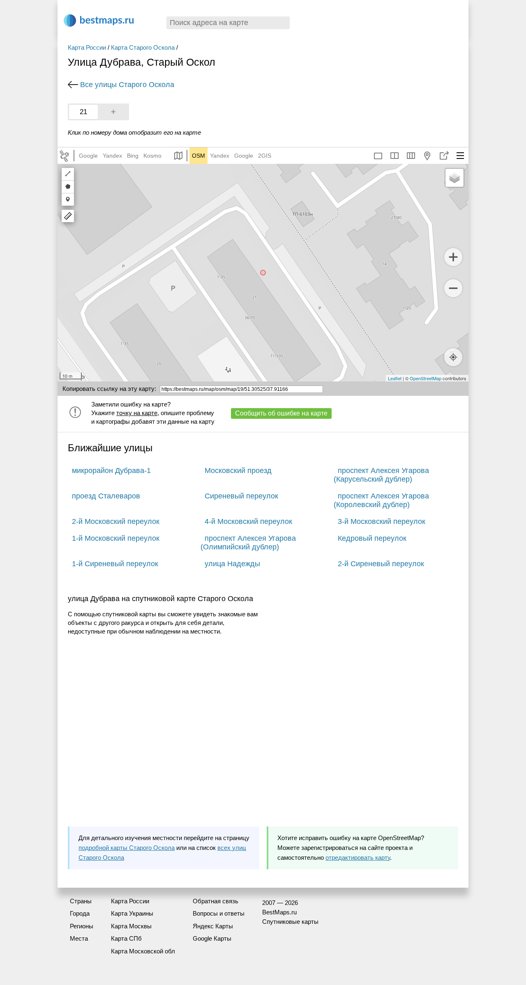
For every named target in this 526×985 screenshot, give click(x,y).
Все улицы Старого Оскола (127, 84)
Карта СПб (126, 938)
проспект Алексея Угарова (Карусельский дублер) (381, 474)
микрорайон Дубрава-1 (111, 470)
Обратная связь (215, 901)
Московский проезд (238, 470)
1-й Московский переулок (115, 538)
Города (80, 913)
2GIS (264, 155)
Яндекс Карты (213, 926)
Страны (81, 901)
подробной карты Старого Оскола (126, 847)
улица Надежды (232, 564)
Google (88, 155)
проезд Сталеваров (106, 496)
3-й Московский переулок (381, 521)
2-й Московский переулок (115, 521)
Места (79, 938)
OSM (198, 155)
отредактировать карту (357, 857)
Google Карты (212, 938)
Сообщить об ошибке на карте (281, 413)
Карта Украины (132, 913)
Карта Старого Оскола (143, 47)
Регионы (81, 926)
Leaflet (394, 378)
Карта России (87, 47)
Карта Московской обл (143, 951)
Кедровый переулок (372, 538)
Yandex (112, 155)
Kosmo (152, 155)
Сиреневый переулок (241, 496)
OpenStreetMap (425, 378)
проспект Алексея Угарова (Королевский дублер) (381, 500)
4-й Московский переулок (248, 521)
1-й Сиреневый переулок (115, 564)
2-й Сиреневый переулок (381, 564)
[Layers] (454, 178)
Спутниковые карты (290, 921)
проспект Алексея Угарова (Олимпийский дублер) (248, 542)
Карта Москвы (131, 926)
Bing (132, 155)
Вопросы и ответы (219, 913)
